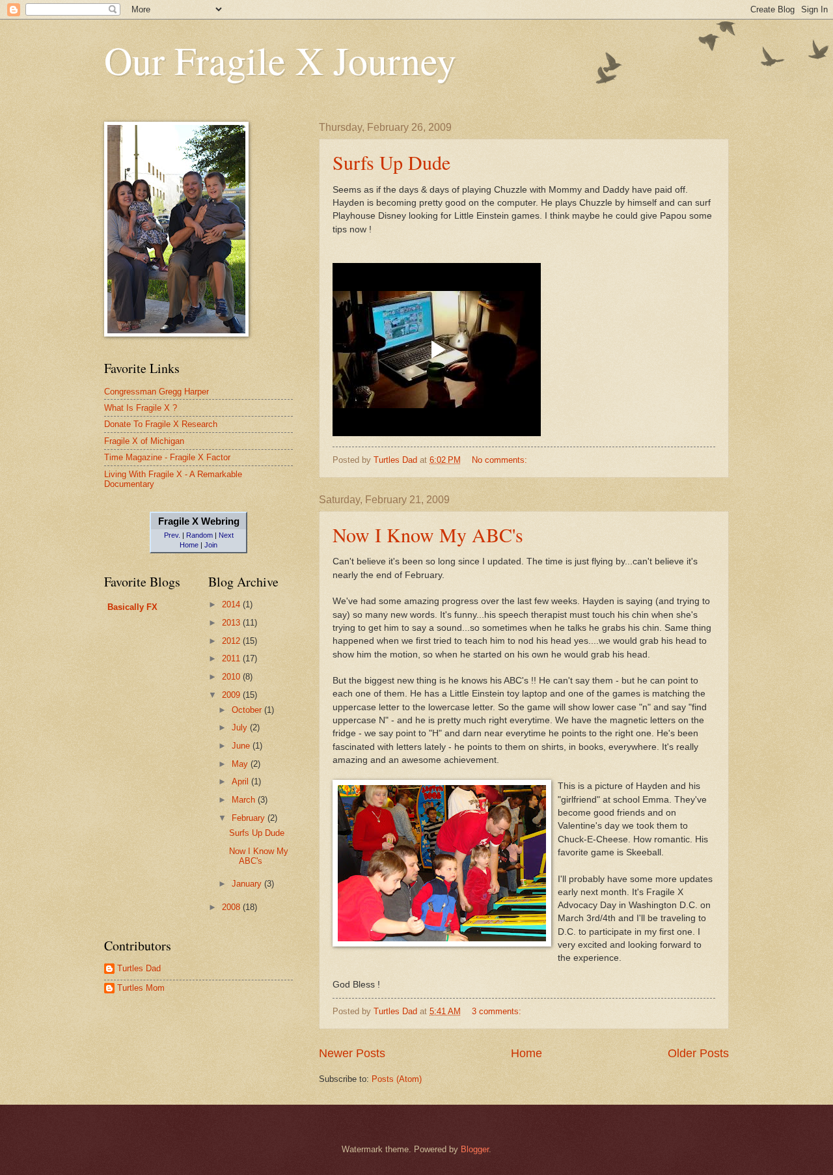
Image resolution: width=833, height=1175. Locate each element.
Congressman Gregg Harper (156, 391)
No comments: (501, 460)
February (249, 818)
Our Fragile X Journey (280, 60)
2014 (232, 604)
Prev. (172, 535)
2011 (232, 658)
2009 (232, 695)
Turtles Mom (141, 988)
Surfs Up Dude (391, 162)
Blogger (475, 1149)
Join (210, 545)
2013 (232, 623)
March (245, 800)
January (248, 884)
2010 (232, 677)
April (241, 781)
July (241, 727)
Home (526, 1053)
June (242, 746)
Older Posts (698, 1053)
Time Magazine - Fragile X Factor (167, 457)
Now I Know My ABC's (428, 534)
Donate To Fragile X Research (160, 424)
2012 (232, 641)
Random (199, 535)
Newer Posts (352, 1053)
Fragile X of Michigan (144, 441)
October (248, 710)
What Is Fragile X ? (140, 408)
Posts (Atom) (397, 1079)
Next (226, 535)
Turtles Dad (139, 968)
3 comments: (498, 1011)
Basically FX (132, 607)
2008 (232, 907)
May (241, 764)
